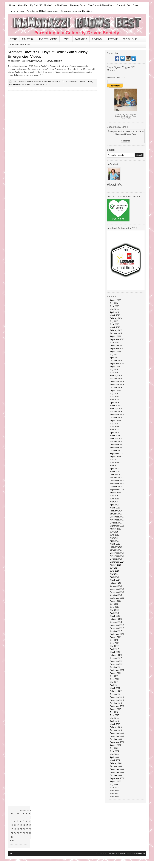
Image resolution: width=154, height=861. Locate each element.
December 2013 (117, 589)
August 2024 (115, 336)
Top (10, 853)
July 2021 (114, 354)
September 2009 (117, 742)
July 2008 (114, 784)
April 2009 (114, 757)
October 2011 (116, 667)
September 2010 (117, 706)
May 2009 (114, 754)
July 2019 (114, 393)
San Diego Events (20, 44)
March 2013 (115, 616)
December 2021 (117, 345)
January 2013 (116, 622)
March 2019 (115, 405)
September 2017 (117, 454)
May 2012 (114, 646)
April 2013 (114, 613)
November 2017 (117, 448)
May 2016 (114, 502)
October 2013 (116, 595)
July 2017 (114, 460)
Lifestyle (112, 39)
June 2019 (114, 396)
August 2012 (115, 637)
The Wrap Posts (77, 5)
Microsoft (27, 85)
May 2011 (114, 682)
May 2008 (114, 790)
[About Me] (113, 182)
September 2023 (117, 339)
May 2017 (114, 466)
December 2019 (117, 381)
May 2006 (114, 796)
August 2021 (115, 351)
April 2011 (114, 685)
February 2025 (116, 330)
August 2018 (115, 420)
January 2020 (116, 378)
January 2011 (116, 694)
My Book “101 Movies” (41, 5)
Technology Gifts (41, 85)
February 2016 (116, 511)
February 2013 (116, 619)
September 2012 (117, 634)
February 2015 (116, 547)
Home (12, 5)
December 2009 (117, 733)
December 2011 (116, 661)
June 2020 (114, 372)
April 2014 (114, 577)
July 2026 (114, 303)
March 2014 (115, 580)
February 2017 (116, 475)
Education (28, 39)
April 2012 (114, 649)
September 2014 (117, 562)
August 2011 (115, 673)
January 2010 (116, 730)
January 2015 (116, 550)
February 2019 (116, 408)
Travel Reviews (16, 11)
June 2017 (114, 463)
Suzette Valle (35, 61)
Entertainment (48, 39)
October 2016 (116, 487)
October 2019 (116, 387)
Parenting (81, 39)
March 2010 (115, 724)
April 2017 (114, 469)
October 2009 (116, 739)
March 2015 (115, 544)
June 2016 (114, 499)
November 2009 (117, 736)
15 (27, 825)
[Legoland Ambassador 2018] (126, 289)
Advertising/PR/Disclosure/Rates (42, 11)
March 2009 (115, 760)
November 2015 (117, 520)
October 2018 (116, 417)
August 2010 (115, 709)
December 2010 (117, 697)
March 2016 (115, 508)
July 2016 (114, 496)
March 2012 (115, 652)
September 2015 (117, 526)
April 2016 (114, 505)
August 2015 (115, 529)
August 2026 (115, 300)
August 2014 (115, 565)
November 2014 (117, 556)
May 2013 (114, 610)
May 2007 (114, 793)
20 (21, 829)
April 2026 (114, 312)
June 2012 (114, 643)
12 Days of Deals (84, 82)
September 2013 (117, 598)
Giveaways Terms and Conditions (76, 11)
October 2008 (116, 775)
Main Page (38, 82)
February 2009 (116, 763)
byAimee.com (139, 853)
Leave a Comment (54, 61)
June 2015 (114, 535)
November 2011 (116, 664)
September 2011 (117, 670)
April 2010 (114, 721)
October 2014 (116, 559)
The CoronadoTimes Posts (101, 5)
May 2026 (114, 309)
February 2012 (116, 655)
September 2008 (117, 778)
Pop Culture (130, 39)
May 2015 (114, 538)
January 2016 (116, 514)
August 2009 (115, 745)
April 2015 (114, 541)
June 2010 (114, 715)
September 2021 (117, 348)
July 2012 (114, 640)
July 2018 (114, 423)
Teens (13, 39)
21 (24, 829)
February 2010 (116, 727)
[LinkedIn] (133, 60)
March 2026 (115, 315)
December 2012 (117, 625)
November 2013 (117, 592)
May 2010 (114, 718)
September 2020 (117, 363)
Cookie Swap (15, 85)
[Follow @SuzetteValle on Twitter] (122, 60)
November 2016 (117, 484)
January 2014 (116, 586)
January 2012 (116, 658)
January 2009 (116, 766)
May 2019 (114, 399)
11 (15, 825)
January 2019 (116, 411)
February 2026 (116, 318)
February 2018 (116, 438)
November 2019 (117, 384)
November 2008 (117, 772)
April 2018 (114, 432)
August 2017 (115, 457)
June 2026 (114, 306)
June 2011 (114, 679)
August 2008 (115, 781)
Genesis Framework (117, 853)
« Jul (12, 841)
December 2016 (117, 481)
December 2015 (117, 517)
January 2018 (116, 441)
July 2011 (114, 676)
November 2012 (117, 628)
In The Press (61, 5)
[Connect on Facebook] (117, 60)
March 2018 (115, 435)
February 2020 (116, 375)
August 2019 (115, 390)
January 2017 (116, 478)
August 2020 (115, 366)
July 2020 (114, 369)
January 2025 (116, 333)
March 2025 (115, 327)
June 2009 (114, 751)
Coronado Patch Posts (127, 5)
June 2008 (114, 787)
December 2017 (117, 445)
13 (21, 825)
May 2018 (114, 429)
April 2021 (114, 357)
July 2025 (114, 321)
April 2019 (114, 402)
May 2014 (114, 574)
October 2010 (116, 703)
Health (66, 39)
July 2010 (114, 712)
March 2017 (115, 472)
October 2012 (116, 631)
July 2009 (114, 748)
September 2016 (117, 490)
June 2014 (114, 571)
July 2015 (114, 532)
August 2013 (115, 601)
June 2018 (114, 426)
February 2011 (116, 691)
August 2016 (115, 493)
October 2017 (116, 451)
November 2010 (117, 700)
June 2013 (114, 607)
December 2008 (117, 769)
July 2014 (114, 568)
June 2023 (114, 342)
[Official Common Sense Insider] (118, 221)
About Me (22, 5)
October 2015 (116, 523)
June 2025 (114, 324)
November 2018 (117, 414)
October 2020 (116, 360)
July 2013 (114, 604)
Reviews (97, 39)
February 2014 (116, 583)
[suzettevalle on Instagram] (128, 60)
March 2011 (115, 688)
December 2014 (117, 553)
